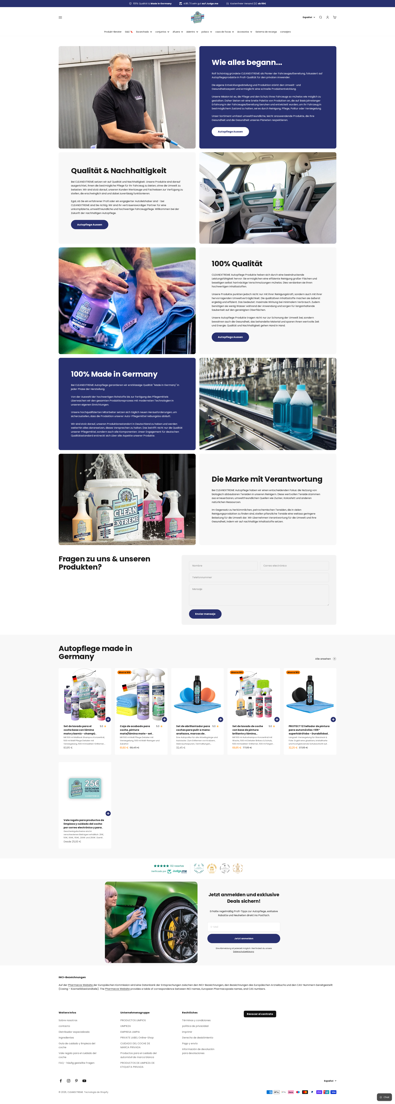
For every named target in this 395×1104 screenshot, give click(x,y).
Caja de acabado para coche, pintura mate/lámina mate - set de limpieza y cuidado (136, 731)
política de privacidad (195, 1026)
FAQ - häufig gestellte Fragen (76, 1063)
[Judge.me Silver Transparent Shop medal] (225, 868)
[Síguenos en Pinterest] (76, 1081)
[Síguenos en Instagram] (69, 1081)
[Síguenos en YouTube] (84, 1081)
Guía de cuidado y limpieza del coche (77, 1045)
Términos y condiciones (196, 1020)
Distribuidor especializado (74, 1032)
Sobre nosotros (68, 1020)
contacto (64, 1026)
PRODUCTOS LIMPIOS (133, 1020)
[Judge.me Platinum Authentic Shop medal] (199, 868)
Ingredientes (66, 1037)
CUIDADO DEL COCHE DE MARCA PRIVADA (135, 1045)
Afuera (176, 31)
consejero (285, 31)
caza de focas (223, 31)
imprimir (187, 1032)
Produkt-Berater (113, 31)
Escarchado (142, 31)
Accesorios (243, 31)
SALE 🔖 (129, 31)
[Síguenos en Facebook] (61, 1081)
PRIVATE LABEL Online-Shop (137, 1037)
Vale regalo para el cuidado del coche (77, 1055)
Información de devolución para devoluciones (198, 1051)
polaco (205, 31)
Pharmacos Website (80, 985)
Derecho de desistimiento (197, 1037)
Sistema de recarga (266, 31)
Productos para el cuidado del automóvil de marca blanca (138, 1055)
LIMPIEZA (125, 1026)
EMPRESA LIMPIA (130, 1032)
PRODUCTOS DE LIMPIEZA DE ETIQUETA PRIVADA (137, 1065)
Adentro (190, 31)
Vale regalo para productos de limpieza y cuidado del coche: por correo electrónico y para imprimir (84, 825)
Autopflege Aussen (230, 131)
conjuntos (160, 31)
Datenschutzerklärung (243, 951)
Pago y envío (190, 1043)
